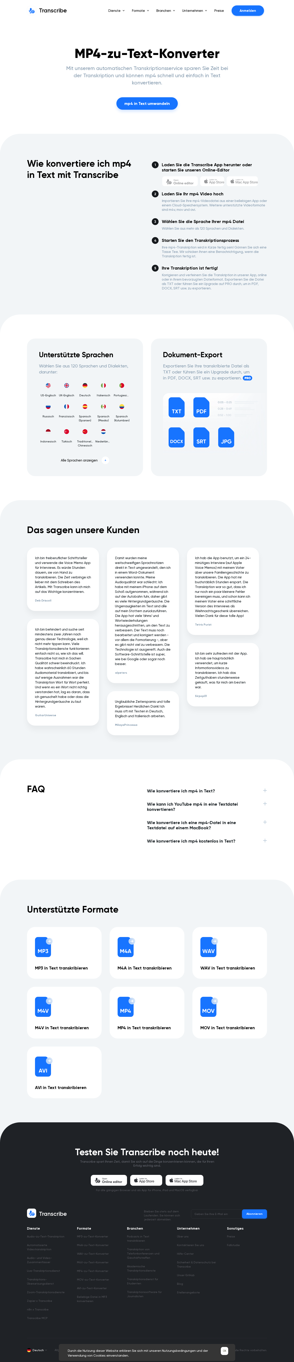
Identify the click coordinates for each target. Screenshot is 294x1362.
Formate (84, 1228)
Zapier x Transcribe (39, 1300)
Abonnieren (254, 1214)
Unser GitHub (186, 1275)
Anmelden (248, 11)
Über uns (183, 1236)
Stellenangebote (188, 1292)
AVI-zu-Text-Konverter (92, 1288)
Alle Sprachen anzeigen (79, 460)
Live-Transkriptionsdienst (43, 1270)
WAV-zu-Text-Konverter (93, 1253)
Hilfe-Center (185, 1253)
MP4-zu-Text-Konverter (92, 1271)
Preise (219, 11)
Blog (180, 1283)
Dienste (33, 1228)
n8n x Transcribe (38, 1309)
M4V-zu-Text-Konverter (92, 1262)
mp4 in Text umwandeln (147, 103)
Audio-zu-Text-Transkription (45, 1236)
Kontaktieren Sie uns (190, 1245)
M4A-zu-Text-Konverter (92, 1245)
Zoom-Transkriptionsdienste (46, 1292)
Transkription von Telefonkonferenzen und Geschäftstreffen (143, 1253)
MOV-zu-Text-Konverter (93, 1279)
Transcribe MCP (37, 1318)
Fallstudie (233, 1245)
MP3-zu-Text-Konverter (92, 1236)
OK (224, 1350)
